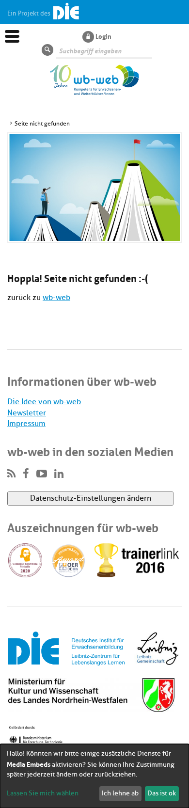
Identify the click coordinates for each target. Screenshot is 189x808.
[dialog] (94, 776)
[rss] (11, 474)
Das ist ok (161, 793)
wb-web (56, 297)
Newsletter (26, 413)
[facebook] (26, 474)
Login (103, 36)
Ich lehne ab (120, 793)
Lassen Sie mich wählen (43, 793)
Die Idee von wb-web (44, 402)
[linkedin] (58, 474)
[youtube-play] (41, 474)
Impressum (26, 423)
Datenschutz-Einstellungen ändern (90, 498)
